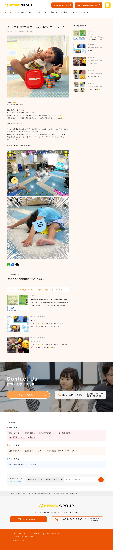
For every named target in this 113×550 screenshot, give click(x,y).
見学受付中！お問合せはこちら (87, 5)
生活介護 (33, 464)
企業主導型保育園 (63, 433)
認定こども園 (14, 433)
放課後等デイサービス (33, 451)
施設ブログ (38, 533)
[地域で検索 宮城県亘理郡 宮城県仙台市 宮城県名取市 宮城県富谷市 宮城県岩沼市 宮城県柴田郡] (35, 479)
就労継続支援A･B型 (16, 464)
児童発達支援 (14, 451)
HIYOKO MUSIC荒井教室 (26, 31)
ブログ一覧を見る (14, 274)
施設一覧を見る (15, 481)
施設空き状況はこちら (61, 5)
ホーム (9, 12)
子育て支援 (13, 427)
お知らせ (74, 12)
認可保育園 (29, 433)
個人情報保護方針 (27, 537)
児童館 (30, 437)
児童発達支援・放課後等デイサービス (61, 451)
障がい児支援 (14, 445)
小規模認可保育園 (45, 433)
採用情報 (85, 12)
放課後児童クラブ (15, 437)
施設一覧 (54, 12)
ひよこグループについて (24, 12)
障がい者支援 (14, 459)
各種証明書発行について (54, 533)
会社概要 (64, 12)
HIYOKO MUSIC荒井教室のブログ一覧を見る (25, 279)
